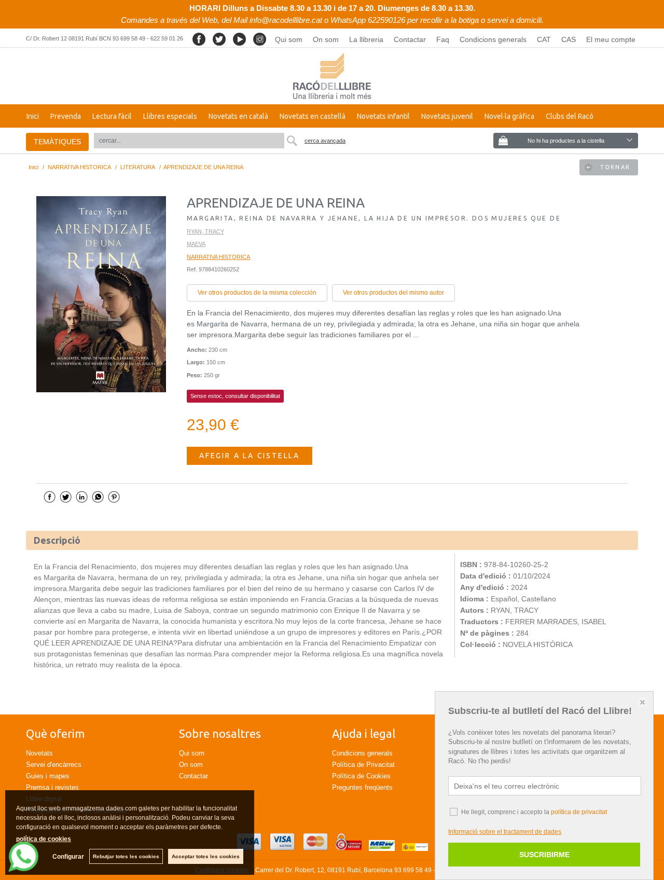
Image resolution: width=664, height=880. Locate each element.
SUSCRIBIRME (544, 854)
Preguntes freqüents (362, 787)
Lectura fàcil (112, 116)
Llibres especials (170, 116)
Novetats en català (238, 116)
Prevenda (65, 116)
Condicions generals (493, 39)
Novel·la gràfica (509, 116)
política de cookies (43, 839)
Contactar (410, 39)
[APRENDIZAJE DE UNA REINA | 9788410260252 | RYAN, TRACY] (101, 294)
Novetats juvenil (447, 116)
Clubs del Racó (569, 116)
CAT (544, 39)
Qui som (288, 39)
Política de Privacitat (363, 764)
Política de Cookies (361, 776)
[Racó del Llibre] (332, 76)
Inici (32, 116)
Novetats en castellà (312, 116)
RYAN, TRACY (205, 231)
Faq (442, 39)
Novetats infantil (383, 116)
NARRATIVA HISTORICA (218, 257)
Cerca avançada (325, 141)
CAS (568, 39)
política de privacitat (579, 812)
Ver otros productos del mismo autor (393, 292)
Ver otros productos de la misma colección (257, 292)
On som (326, 39)
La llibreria (366, 39)
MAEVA (196, 244)
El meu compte (610, 39)
